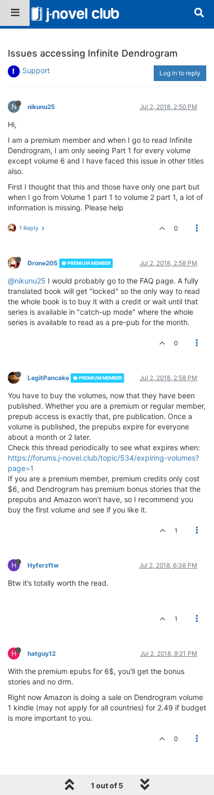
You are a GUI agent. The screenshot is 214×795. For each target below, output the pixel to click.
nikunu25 (41, 107)
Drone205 (43, 263)
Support (36, 70)
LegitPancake (48, 378)
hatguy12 (42, 653)
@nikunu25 (27, 280)
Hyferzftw (43, 565)
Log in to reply (179, 73)
